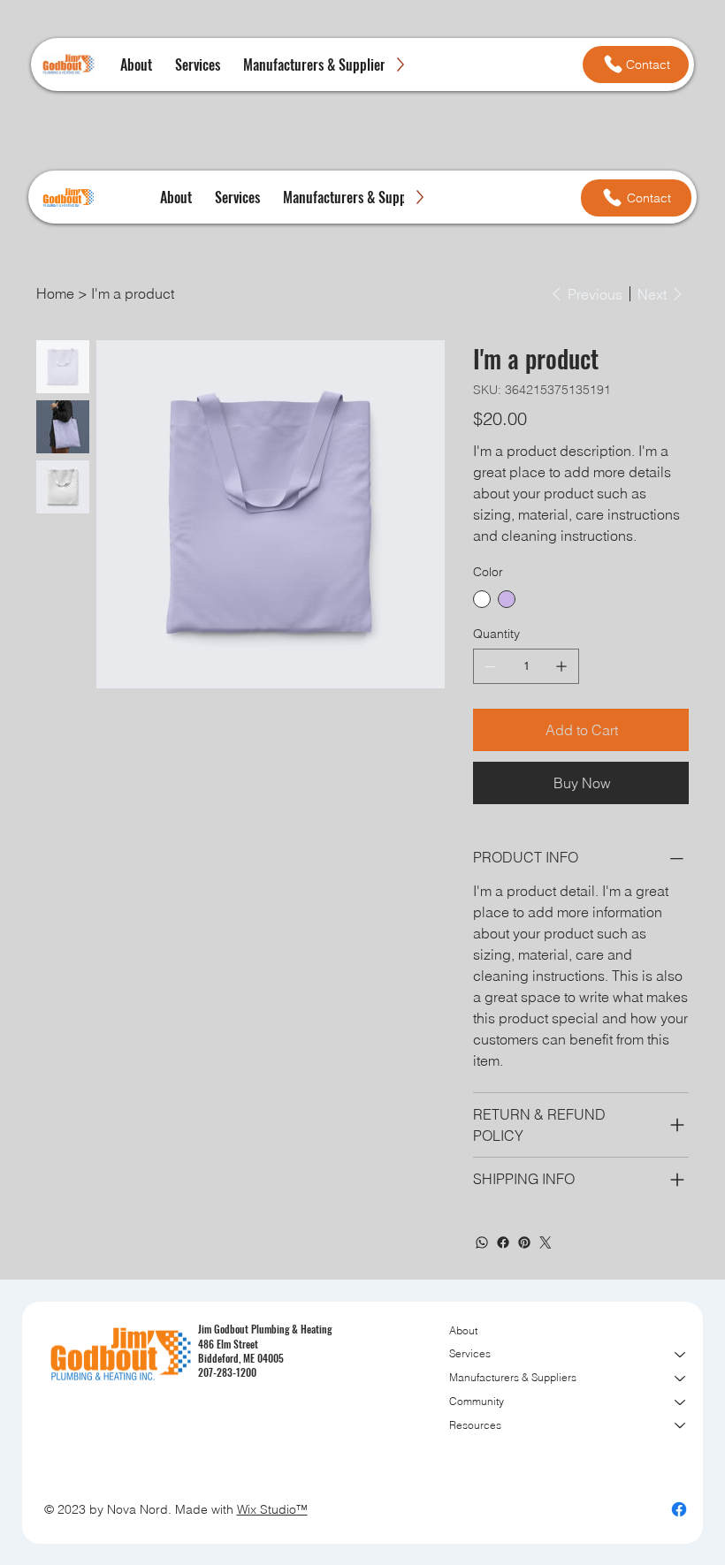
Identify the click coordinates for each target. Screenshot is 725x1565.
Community (476, 1401)
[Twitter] (545, 1242)
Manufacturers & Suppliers (512, 1377)
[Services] (681, 1354)
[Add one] (561, 666)
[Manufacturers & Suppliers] (681, 1378)
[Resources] (681, 1426)
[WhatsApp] (482, 1242)
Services (470, 1353)
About (463, 1330)
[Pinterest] (524, 1242)
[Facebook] (503, 1242)
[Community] (681, 1402)
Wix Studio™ (272, 1509)
